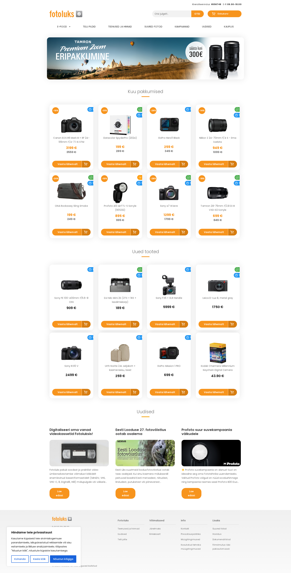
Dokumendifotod (222, 539)
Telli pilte (122, 539)
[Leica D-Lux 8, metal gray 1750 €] (218, 285)
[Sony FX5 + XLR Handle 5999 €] (169, 285)
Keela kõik (39, 559)
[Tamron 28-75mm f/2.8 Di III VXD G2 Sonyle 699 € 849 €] (218, 193)
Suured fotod (153, 26)
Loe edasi (59, 493)
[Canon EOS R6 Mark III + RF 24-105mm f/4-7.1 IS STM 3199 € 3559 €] (71, 125)
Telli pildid (89, 26)
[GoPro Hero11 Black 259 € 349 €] (169, 125)
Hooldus (217, 534)
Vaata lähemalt (68, 164)
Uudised (207, 26)
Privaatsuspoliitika (191, 534)
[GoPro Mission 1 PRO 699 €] (169, 353)
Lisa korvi (86, 164)
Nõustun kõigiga (63, 559)
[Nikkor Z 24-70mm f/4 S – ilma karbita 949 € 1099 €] (218, 125)
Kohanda (20, 559)
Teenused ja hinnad (120, 26)
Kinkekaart (155, 534)
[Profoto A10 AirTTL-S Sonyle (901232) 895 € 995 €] (120, 193)
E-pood (62, 26)
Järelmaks (155, 528)
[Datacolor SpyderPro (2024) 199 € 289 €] (120, 125)
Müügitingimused (190, 539)
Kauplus (229, 26)
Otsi (197, 13)
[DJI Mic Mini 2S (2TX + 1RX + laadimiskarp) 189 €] (120, 285)
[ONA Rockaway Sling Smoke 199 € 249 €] (71, 193)
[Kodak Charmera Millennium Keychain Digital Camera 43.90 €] (218, 353)
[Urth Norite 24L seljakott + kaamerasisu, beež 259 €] (120, 353)
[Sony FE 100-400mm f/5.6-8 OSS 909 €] (71, 285)
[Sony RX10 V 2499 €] (71, 353)
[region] (44, 546)
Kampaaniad (182, 26)
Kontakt (185, 528)
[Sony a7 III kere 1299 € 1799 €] (169, 193)
